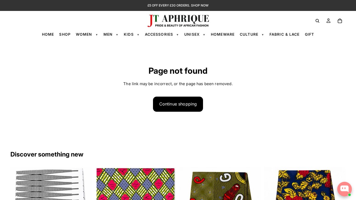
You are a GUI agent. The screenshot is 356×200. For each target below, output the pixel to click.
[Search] (317, 21)
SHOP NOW (199, 5)
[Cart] (340, 21)
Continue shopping (178, 104)
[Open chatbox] (344, 189)
